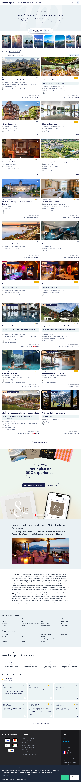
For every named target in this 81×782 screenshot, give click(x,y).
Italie (23, 621)
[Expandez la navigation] (45, 2)
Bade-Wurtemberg (46, 625)
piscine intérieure (46, 634)
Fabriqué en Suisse (41, 515)
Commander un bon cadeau (33, 485)
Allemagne (4, 621)
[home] (8, 3)
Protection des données (28, 745)
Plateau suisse (45, 623)
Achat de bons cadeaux (28, 738)
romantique (5, 634)
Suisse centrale (65, 625)
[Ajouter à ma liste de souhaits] (38, 59)
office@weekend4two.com (70, 739)
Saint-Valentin (65, 634)
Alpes (62, 623)
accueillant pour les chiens (48, 639)
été (22, 634)
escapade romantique (59, 595)
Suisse (3, 619)
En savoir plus (52, 485)
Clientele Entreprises (27, 743)
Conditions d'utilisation (28, 749)
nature (23, 636)
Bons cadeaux (31, 2)
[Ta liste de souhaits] (74, 2)
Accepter (65, 778)
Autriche (4, 625)
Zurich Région (65, 621)
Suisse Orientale (65, 619)
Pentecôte (4, 641)
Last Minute (39, 2)
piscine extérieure (6, 639)
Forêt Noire (44, 619)
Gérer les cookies (74, 777)
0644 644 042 (69, 744)
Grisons (24, 625)
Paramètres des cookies (28, 747)
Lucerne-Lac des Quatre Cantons (30, 623)
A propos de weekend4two (29, 752)
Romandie (4, 623)
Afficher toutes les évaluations (40, 723)
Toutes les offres (21, 2)
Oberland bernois (26, 619)
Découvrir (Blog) (26, 740)
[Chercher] (78, 2)
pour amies (25, 639)
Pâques (43, 641)
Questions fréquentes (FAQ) (29, 754)
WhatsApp (67, 741)
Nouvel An (28, 574)
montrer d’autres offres (40, 442)
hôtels (16, 583)
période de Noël (18, 574)
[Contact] (72, 2)
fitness (43, 636)
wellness (4, 636)
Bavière (43, 621)
